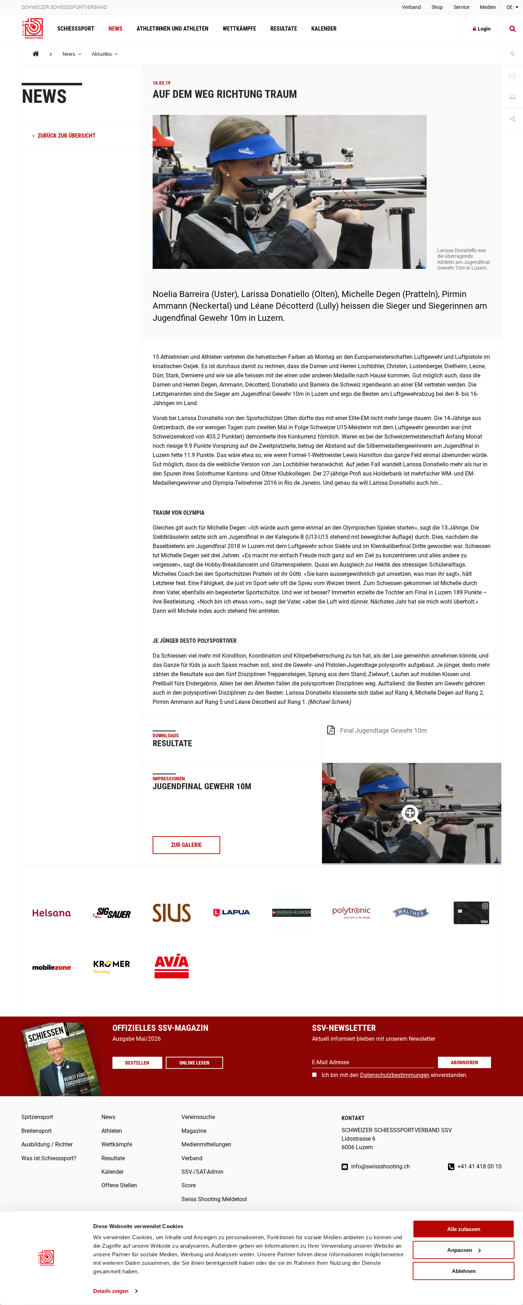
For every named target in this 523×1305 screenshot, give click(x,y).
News (115, 28)
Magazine (193, 1131)
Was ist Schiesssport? (48, 1158)
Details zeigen (110, 1291)
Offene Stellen (119, 1185)
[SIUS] (172, 913)
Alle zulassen (463, 1229)
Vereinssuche (198, 1117)
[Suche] (512, 29)
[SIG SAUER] (112, 913)
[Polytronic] (352, 913)
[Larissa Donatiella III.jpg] (411, 814)
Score (188, 1185)
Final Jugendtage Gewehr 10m (383, 730)
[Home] (36, 53)
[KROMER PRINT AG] (112, 968)
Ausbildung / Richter (47, 1144)
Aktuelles (102, 54)
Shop (437, 7)
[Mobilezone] (52, 968)
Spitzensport (37, 1117)
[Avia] (172, 968)
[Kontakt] (512, 76)
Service (461, 7)
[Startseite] (36, 29)
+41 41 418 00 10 (479, 1166)
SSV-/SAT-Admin (202, 1171)
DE (510, 7)
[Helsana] (52, 913)
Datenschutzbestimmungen (394, 1075)
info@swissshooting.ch (380, 1166)
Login (484, 29)
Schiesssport (75, 28)
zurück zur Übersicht (66, 135)
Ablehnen (464, 1271)
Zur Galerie (186, 845)
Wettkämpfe (239, 28)
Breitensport (36, 1131)
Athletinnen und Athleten (172, 28)
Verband (411, 7)
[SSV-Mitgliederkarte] (472, 913)
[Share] (512, 119)
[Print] (512, 97)
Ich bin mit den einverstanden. (394, 1075)
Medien (488, 7)
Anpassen (459, 1250)
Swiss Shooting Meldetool (214, 1199)
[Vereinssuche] (512, 54)
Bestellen (137, 1063)
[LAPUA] (232, 913)
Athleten (111, 1131)
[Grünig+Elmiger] (292, 913)
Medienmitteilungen (206, 1144)
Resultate (283, 28)
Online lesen (194, 1063)
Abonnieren (464, 1062)
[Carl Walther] (411, 913)
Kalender (324, 28)
